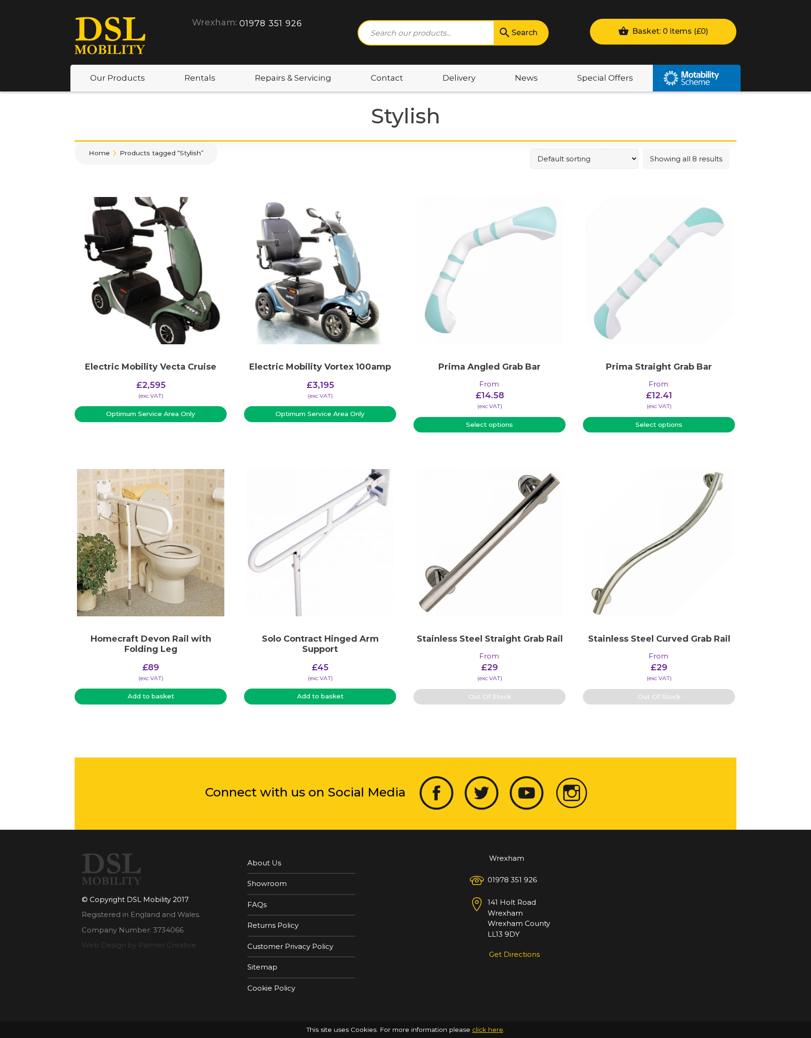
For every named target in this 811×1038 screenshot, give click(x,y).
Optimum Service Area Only (150, 413)
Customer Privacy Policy (290, 946)
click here (487, 1029)
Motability (697, 78)
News (526, 78)
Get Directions (514, 954)
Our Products (117, 78)
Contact (387, 78)
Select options (489, 424)
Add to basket (151, 696)
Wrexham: (214, 22)
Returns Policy (272, 925)
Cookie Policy (271, 988)
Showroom (267, 883)
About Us (264, 862)
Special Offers (605, 78)
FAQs (257, 904)
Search (524, 32)
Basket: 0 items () (669, 31)
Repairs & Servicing (293, 78)
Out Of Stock (489, 696)
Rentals (199, 78)
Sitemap (262, 966)
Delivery (459, 78)
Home (99, 153)
